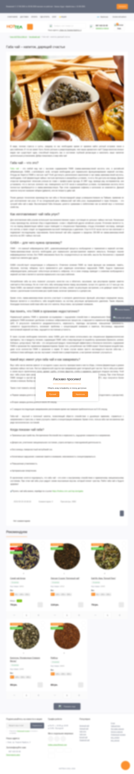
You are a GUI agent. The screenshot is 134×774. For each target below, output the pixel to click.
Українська (80, 394)
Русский (52, 394)
